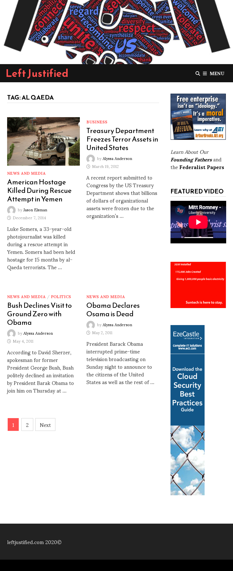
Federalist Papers (201, 166)
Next (45, 424)
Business (96, 121)
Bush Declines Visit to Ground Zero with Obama (39, 314)
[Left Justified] (116, 31)
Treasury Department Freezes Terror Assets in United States (122, 139)
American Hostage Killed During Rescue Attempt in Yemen (39, 190)
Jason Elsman (35, 209)
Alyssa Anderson (117, 158)
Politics (61, 296)
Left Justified (37, 73)
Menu (217, 73)
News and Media (26, 173)
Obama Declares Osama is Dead (113, 309)
